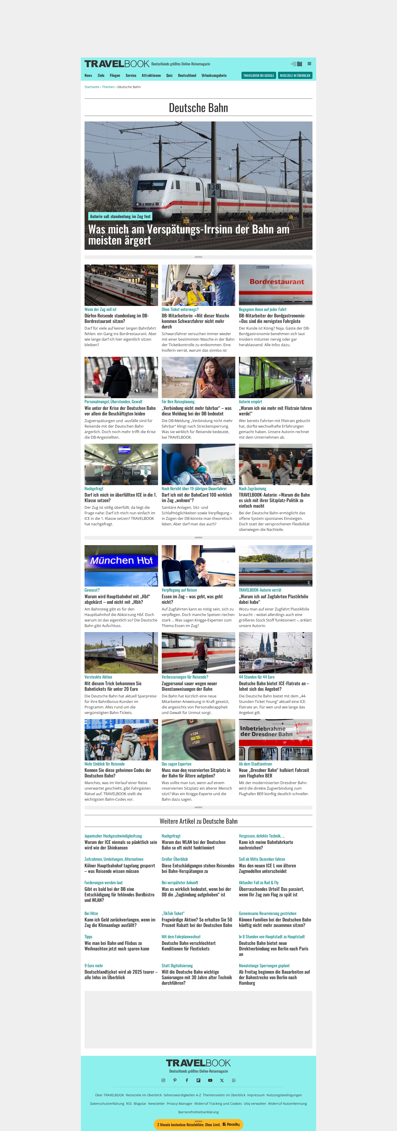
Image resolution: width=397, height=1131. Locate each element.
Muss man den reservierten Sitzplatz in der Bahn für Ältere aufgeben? (196, 772)
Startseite (92, 87)
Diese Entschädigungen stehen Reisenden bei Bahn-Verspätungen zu (198, 868)
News (88, 75)
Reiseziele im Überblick (295, 75)
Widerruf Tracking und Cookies (218, 1103)
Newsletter (156, 1103)
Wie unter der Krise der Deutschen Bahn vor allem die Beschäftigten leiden (120, 410)
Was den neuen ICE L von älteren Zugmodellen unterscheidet (267, 868)
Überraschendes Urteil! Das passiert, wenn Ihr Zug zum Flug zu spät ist (271, 891)
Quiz (169, 75)
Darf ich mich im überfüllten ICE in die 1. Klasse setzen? (121, 497)
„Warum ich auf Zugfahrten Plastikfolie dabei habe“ (273, 598)
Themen (108, 87)
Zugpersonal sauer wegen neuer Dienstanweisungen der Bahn (189, 685)
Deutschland (187, 75)
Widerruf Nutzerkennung (287, 1103)
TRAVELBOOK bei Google (259, 75)
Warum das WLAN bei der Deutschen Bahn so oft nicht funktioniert (193, 844)
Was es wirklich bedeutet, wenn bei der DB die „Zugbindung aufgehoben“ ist (196, 891)
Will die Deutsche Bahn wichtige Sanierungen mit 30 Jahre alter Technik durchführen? (197, 977)
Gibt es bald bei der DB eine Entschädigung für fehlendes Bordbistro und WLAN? (119, 894)
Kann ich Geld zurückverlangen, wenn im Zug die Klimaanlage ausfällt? (120, 922)
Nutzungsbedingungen (284, 1095)
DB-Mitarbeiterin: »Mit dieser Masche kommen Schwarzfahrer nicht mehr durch (195, 321)
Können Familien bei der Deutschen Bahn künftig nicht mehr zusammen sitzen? (275, 922)
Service (131, 75)
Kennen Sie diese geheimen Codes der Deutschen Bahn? (118, 772)
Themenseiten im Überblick (224, 1095)
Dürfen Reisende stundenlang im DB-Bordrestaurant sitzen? (117, 318)
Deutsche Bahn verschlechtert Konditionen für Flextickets (189, 945)
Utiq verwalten (255, 1103)
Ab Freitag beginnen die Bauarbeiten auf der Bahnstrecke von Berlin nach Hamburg (274, 977)
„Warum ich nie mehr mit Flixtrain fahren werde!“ (275, 410)
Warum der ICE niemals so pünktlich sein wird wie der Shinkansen (121, 844)
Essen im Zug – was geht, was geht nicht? (192, 598)
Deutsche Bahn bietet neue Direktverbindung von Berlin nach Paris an (273, 948)
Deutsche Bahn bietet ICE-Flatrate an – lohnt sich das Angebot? (274, 685)
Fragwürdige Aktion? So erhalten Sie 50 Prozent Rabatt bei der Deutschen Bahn (197, 922)
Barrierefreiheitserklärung (198, 1112)
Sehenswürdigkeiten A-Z (182, 1095)
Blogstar (140, 1103)
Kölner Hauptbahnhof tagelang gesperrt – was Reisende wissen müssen (120, 868)
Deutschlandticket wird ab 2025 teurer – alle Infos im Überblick (121, 974)
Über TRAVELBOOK (109, 1095)
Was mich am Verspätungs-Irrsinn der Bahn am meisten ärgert (188, 234)
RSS (129, 1103)
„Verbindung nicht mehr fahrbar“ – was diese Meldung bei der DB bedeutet (197, 410)
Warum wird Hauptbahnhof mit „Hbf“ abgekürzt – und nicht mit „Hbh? (117, 598)
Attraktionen (151, 75)
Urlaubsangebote (214, 75)
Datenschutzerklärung (107, 1103)
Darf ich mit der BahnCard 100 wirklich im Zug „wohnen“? (197, 497)
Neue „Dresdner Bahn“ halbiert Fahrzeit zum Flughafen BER (274, 772)
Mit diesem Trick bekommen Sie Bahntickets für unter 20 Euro (113, 685)
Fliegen (115, 75)
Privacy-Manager (180, 1103)
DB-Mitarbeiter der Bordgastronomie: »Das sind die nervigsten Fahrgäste (272, 318)
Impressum (256, 1095)
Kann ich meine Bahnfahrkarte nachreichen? (266, 844)
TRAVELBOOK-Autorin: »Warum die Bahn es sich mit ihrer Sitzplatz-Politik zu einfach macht (274, 500)
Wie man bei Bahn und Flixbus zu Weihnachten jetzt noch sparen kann (117, 945)
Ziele (101, 75)
